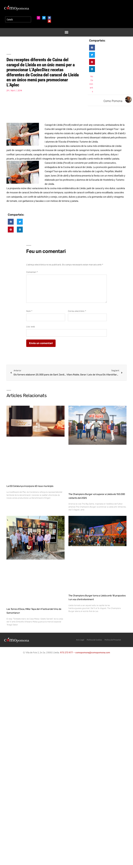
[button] (66, 32)
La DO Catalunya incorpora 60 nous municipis (29, 486)
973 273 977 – (67, 652)
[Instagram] (38, 17)
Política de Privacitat (113, 640)
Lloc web (30, 326)
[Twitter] (44, 17)
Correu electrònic (77, 311)
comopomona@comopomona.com (92, 652)
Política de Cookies (94, 640)
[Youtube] (49, 21)
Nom (29, 311)
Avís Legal (80, 640)
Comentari (32, 272)
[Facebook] (49, 17)
